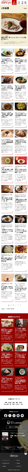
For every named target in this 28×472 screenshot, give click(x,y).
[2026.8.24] (21, 347)
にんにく (18, 404)
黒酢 (17, 402)
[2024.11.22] (21, 278)
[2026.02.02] (7, 160)
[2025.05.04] (21, 189)
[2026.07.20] (21, 52)
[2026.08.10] (14, 23)
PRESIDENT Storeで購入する (7, 448)
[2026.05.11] (21, 106)
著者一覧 (18, 460)
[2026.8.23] (7, 372)
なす (22, 404)
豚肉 (13, 402)
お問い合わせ (19, 466)
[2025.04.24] (7, 219)
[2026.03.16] (7, 133)
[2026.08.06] (7, 52)
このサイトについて (6, 460)
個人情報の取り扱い (6, 463)
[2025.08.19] (21, 160)
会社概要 (4, 466)
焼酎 (6, 402)
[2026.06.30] (21, 80)
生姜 (13, 404)
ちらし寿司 (6, 404)
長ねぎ (20, 402)
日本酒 (9, 402)
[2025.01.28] (21, 249)
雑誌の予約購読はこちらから (20, 448)
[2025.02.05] (7, 249)
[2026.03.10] (21, 133)
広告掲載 (18, 463)
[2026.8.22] (21, 323)
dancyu (3, 308)
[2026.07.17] (7, 80)
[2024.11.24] (7, 278)
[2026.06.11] (7, 106)
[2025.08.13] (7, 189)
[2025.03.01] (21, 219)
